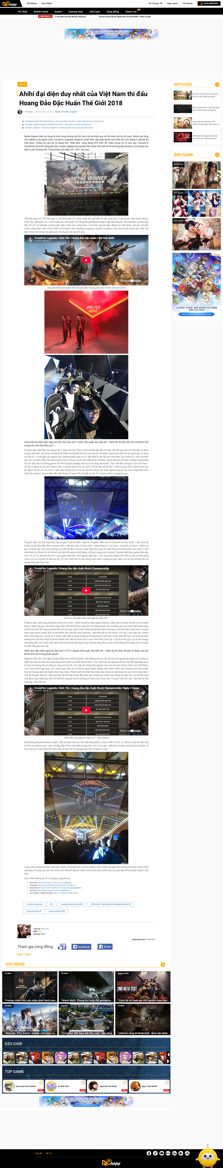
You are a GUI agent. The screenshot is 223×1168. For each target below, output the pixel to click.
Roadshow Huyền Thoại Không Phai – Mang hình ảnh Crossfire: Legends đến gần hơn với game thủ (64, 121)
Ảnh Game (183, 154)
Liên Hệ (38, 1153)
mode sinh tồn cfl (33, 911)
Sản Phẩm (47, 3)
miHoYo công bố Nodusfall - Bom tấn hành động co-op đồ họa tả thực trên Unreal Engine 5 (143, 1033)
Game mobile (123, 973)
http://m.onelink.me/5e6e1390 (65, 893)
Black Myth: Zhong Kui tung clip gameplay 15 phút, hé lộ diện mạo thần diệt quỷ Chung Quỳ (87, 1000)
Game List (131, 11)
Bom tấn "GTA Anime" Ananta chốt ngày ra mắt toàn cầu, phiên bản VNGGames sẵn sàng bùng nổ (84, 17)
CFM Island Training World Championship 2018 (110, 904)
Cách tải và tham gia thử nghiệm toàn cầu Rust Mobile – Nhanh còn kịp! (143, 1000)
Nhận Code (202, 95)
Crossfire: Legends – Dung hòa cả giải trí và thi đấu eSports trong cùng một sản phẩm (59, 128)
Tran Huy (29, 112)
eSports (64, 1006)
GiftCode (183, 84)
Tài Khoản (187, 3)
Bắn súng (45, 929)
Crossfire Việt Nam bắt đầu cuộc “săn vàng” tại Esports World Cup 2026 (159, 17)
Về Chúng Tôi (156, 3)
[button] (168, 1061)
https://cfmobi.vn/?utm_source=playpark (54, 883)
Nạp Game (172, 3)
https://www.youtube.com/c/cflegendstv (53, 890)
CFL (51, 904)
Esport (58, 11)
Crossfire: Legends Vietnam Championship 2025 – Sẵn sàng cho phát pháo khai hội (58, 124)
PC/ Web (22, 11)
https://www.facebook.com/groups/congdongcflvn (61, 888)
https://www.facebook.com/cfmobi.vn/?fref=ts (56, 885)
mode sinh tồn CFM (57, 911)
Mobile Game (41, 11)
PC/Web (8, 973)
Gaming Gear (76, 11)
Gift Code (95, 11)
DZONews (32, 3)
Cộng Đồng (112, 11)
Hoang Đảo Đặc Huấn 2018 (72, 904)
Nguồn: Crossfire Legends (66, 112)
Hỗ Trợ (49, 1153)
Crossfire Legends (34, 904)
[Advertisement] (111, 61)
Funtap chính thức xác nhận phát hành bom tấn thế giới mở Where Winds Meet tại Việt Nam (30, 1000)
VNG (40, 931)
